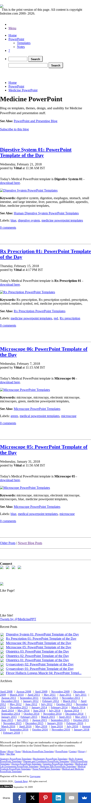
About (10, 751)
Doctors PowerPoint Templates (26, 763)
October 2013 (64, 704)
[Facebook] (19, 797)
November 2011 (71, 697)
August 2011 (8, 697)
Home (12, 35)
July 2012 (46, 704)
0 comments (8, 227)
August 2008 (23, 691)
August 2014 (71, 710)
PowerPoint (16, 39)
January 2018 (81, 729)
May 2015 (81, 716)
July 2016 (72, 726)
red (56, 318)
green (14, 416)
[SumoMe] (84, 797)
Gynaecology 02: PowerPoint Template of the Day (40, 664)
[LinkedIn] (58, 797)
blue (13, 220)
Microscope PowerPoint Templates (37, 409)
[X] (32, 797)
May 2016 (41, 726)
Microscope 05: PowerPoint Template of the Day (38, 647)
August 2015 (39, 720)
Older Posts (7, 543)
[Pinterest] (45, 797)
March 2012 (70, 701)
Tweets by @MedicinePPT (18, 619)
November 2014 (52, 713)
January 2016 (55, 723)
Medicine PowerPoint (22, 90)
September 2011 (29, 697)
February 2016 (74, 723)
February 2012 (50, 701)
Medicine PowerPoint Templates (38, 751)
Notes (21, 47)
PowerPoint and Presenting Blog (35, 121)
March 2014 (78, 707)
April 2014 (7, 710)
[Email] (71, 797)
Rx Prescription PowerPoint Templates (39, 311)
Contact (73, 751)
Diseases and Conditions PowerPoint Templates (46, 761)
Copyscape (35, 776)
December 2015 (34, 723)
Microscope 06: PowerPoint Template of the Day (38, 643)
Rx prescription (70, 318)
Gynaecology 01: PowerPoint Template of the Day (40, 669)
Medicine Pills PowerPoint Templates (58, 766)
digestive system (29, 220)
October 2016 (40, 729)
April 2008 (6, 691)
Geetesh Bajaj (21, 781)
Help (2, 754)
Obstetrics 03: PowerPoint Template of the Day (37, 651)
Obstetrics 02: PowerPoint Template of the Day (37, 656)
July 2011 (81, 694)
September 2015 (60, 720)
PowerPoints (61, 751)
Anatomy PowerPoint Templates (15, 758)
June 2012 (31, 704)
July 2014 (54, 710)
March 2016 (8, 726)
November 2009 (60, 691)
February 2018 (11, 732)
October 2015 (81, 720)
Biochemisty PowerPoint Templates (50, 758)
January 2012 (31, 701)
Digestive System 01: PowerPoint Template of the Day (36, 152)
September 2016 (19, 729)
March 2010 (17, 694)
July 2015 (22, 720)
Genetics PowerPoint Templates (58, 763)
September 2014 (10, 713)
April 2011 (34, 694)
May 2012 (16, 704)
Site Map (10, 754)
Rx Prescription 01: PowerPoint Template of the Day (41, 638)
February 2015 (29, 716)
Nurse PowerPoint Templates (46, 769)
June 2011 (65, 694)
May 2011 (50, 694)
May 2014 (23, 710)
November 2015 (12, 723)
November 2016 (61, 729)
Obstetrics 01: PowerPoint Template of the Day (37, 660)
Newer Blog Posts (30, 543)
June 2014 (39, 710)
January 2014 (39, 707)
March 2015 (48, 716)
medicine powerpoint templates (62, 220)
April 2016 (25, 726)
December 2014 (74, 713)
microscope (68, 416)
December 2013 (19, 707)
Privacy (82, 751)
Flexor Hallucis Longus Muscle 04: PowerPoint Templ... (43, 673)
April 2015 (65, 716)
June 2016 (57, 726)
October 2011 (50, 697)
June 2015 (7, 720)
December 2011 (10, 701)
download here (10, 183)
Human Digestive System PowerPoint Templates (46, 213)
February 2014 (59, 707)
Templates (23, 43)
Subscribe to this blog (14, 129)
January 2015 (9, 716)
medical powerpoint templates (39, 416)
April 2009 (41, 691)
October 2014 (31, 713)
